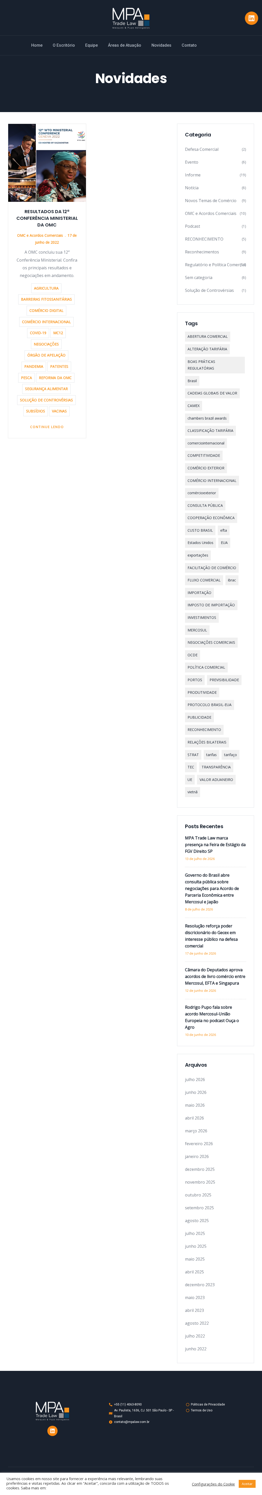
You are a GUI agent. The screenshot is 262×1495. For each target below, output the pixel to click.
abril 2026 (194, 1118)
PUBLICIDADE (199, 717)
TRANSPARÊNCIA (216, 767)
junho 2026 (195, 1092)
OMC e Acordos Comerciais (40, 235)
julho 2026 (195, 1079)
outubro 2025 (198, 1195)
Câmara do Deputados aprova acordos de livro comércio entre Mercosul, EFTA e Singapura (215, 976)
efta (223, 530)
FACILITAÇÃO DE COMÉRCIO (212, 567)
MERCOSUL (197, 630)
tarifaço (230, 754)
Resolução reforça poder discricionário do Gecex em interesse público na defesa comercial (211, 936)
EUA (224, 542)
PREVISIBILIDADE (224, 679)
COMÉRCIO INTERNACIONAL (46, 321)
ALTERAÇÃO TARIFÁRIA (207, 348)
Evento (191, 162)
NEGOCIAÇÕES (46, 344)
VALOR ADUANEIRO (216, 779)
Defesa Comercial (202, 149)
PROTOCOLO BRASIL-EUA (210, 704)
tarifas (211, 754)
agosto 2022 (197, 1323)
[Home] (130, 18)
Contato (189, 45)
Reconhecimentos (202, 252)
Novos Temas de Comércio (210, 200)
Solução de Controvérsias (209, 290)
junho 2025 (195, 1246)
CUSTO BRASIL (200, 530)
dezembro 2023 (200, 1285)
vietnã (193, 791)
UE (190, 779)
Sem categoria (198, 277)
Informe (193, 175)
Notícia (192, 188)
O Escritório (64, 45)
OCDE (193, 654)
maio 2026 (195, 1105)
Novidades (161, 45)
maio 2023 (195, 1297)
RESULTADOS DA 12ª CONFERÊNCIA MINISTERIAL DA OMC (47, 218)
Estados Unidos (200, 542)
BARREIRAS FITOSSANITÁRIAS (46, 299)
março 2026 (196, 1131)
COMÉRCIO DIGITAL (46, 310)
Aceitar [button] (247, 1483)
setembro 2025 (199, 1208)
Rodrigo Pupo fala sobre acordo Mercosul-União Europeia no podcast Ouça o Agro (212, 1017)
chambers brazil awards (207, 418)
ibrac (232, 580)
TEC (191, 767)
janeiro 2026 (197, 1156)
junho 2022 (195, 1349)
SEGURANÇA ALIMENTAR (46, 388)
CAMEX (194, 405)
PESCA (26, 377)
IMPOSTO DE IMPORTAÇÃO (211, 604)
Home (36, 45)
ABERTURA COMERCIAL (208, 336)
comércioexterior (202, 492)
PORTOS (195, 679)
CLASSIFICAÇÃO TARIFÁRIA (210, 430)
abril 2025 (194, 1272)
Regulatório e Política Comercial (215, 265)
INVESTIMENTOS (202, 617)
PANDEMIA (33, 366)
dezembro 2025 (200, 1169)
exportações (198, 555)
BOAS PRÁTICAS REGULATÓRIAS (201, 365)
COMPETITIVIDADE (204, 455)
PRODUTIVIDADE (202, 692)
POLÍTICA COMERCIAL (206, 667)
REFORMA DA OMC (55, 377)
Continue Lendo (47, 427)
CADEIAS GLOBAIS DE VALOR (212, 393)
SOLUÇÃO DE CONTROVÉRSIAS (46, 400)
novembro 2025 (200, 1182)
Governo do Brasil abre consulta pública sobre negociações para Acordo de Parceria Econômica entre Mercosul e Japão (212, 888)
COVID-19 (38, 332)
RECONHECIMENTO (204, 239)
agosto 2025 (197, 1220)
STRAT (193, 754)
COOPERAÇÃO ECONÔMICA (211, 517)
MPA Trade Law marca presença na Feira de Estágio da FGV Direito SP (215, 844)
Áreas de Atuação (124, 45)
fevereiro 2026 (199, 1143)
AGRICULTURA (46, 288)
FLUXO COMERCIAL (204, 580)
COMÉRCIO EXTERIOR (206, 468)
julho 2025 (195, 1233)
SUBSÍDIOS (35, 411)
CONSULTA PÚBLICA (205, 505)
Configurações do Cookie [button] (213, 1484)
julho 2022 (195, 1336)
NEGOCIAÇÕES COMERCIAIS (211, 642)
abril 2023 (194, 1310)
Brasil (192, 380)
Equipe (91, 45)
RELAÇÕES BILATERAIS (207, 742)
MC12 (58, 332)
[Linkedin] (251, 18)
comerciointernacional (206, 443)
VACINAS (59, 411)
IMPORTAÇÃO (199, 592)
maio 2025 (195, 1259)
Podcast (192, 226)
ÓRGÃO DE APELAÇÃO (46, 355)
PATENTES (59, 366)
